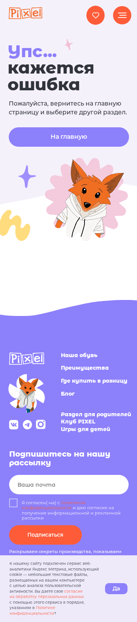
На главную (69, 136)
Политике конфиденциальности (32, 610)
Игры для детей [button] (85, 429)
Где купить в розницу (94, 381)
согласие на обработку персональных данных (47, 594)
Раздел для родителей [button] (96, 414)
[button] (95, 15)
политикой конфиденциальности (54, 505)
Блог (68, 394)
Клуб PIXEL (78, 421)
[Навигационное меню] (122, 15)
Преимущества (85, 368)
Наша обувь (79, 355)
